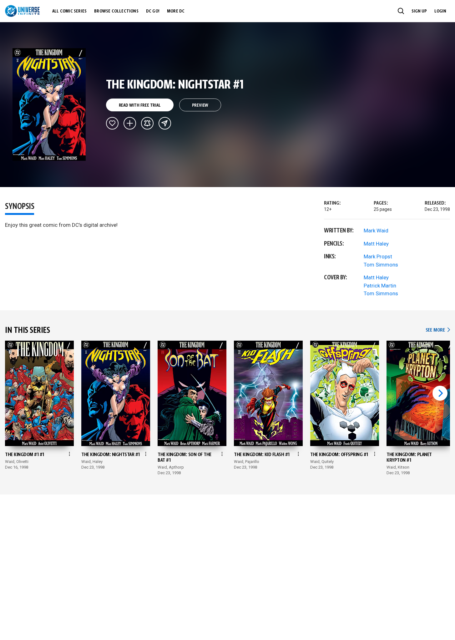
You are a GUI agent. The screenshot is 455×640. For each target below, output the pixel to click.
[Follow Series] (147, 123)
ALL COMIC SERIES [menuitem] (69, 11)
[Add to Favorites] (112, 123)
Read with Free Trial (140, 105)
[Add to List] (130, 123)
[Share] (165, 123)
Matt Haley (376, 244)
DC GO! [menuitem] (152, 11)
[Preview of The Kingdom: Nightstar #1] (49, 104)
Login (440, 11)
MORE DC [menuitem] (176, 11)
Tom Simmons (381, 265)
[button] (401, 11)
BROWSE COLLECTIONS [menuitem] (116, 11)
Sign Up (419, 11)
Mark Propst (378, 256)
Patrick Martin (380, 285)
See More (438, 330)
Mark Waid (376, 230)
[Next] (439, 393)
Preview (200, 105)
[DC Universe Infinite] (22, 11)
